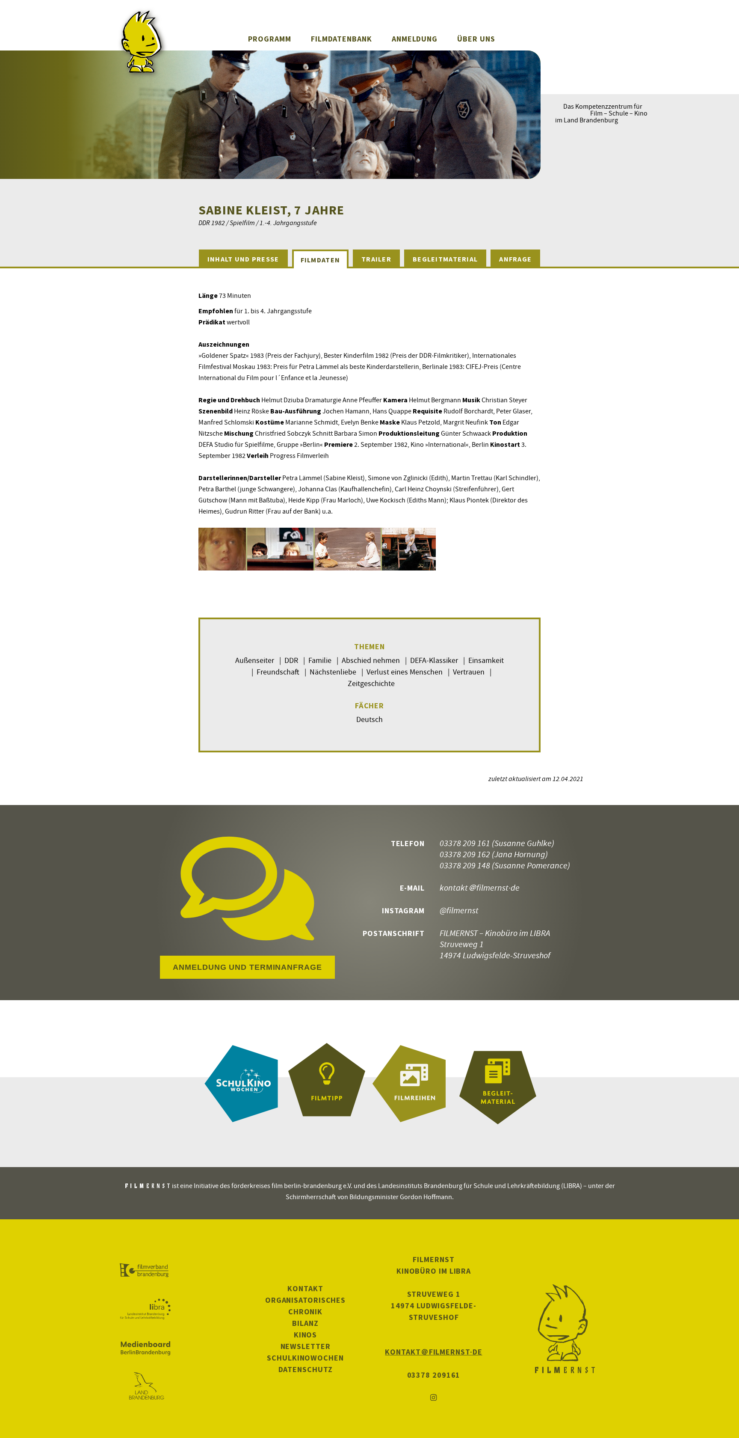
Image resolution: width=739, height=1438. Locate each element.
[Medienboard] (145, 1348)
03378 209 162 (465, 854)
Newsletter (306, 1346)
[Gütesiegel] (327, 1083)
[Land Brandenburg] (145, 1387)
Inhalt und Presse (243, 259)
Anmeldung (414, 39)
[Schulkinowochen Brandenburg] (241, 1083)
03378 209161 (434, 1375)
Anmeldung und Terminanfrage (247, 967)
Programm (269, 39)
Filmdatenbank (341, 39)
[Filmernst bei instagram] (433, 1398)
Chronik (305, 1311)
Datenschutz (305, 1369)
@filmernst (459, 910)
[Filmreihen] (412, 1083)
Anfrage (515, 259)
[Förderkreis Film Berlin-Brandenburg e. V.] (145, 1271)
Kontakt (305, 1288)
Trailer (376, 259)
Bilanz (305, 1323)
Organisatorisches (305, 1300)
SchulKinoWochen (305, 1358)
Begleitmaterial (445, 259)
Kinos (305, 1335)
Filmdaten (320, 260)
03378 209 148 (465, 865)
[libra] (145, 1309)
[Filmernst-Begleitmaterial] (498, 1083)
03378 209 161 (465, 843)
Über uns (476, 39)
